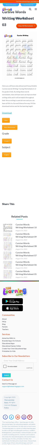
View (6, 120)
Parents (5, 327)
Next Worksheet (9, 127)
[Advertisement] (19, 178)
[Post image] (8, 228)
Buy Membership (28, 5)
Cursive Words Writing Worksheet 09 (26, 235)
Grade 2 (6, 141)
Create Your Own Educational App (14, 348)
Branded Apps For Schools (11, 341)
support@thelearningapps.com (13, 386)
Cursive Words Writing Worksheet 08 (26, 244)
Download (7, 113)
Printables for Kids (8, 351)
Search (30, 9)
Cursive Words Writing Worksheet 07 (26, 254)
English (6, 155)
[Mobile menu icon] (36, 9)
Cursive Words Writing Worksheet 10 (26, 226)
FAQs (4, 321)
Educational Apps (8, 343)
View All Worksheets (25, 26)
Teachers (5, 329)
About (4, 319)
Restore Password (11, 5)
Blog (4, 324)
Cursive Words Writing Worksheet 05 (26, 272)
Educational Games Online (11, 346)
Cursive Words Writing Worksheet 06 (26, 263)
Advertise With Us (8, 338)
